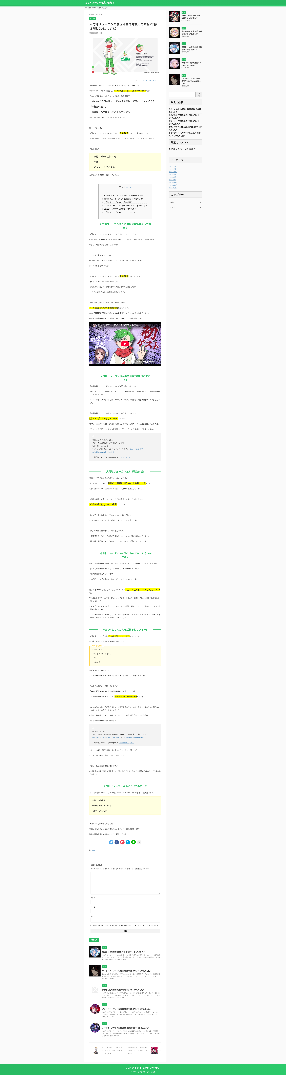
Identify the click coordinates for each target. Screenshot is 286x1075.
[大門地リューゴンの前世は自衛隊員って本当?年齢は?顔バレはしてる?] (128, 842)
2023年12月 (173, 182)
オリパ (172, 207)
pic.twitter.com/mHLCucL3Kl (103, 452)
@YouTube (115, 737)
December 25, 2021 (126, 743)
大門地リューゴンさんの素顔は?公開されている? (123, 199)
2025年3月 (173, 169)
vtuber (93, 850)
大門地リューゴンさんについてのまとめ (119, 212)
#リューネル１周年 (135, 449)
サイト (92, 916)
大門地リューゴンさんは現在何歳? (117, 202)
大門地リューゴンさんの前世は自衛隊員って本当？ (124, 195)
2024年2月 (173, 177)
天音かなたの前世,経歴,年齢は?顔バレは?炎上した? (123, 990)
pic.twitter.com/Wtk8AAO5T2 (134, 737)
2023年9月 (173, 188)
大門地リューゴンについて (148, 80)
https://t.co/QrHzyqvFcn (101, 737)
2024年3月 (173, 174)
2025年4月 (173, 166)
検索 (199, 94)
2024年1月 (172, 180)
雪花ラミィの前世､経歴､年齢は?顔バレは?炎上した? (123, 952)
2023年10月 (173, 185)
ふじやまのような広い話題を (100, 2)
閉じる (128, 187)
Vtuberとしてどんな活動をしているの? (119, 209)
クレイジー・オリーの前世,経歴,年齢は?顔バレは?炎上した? (126, 1009)
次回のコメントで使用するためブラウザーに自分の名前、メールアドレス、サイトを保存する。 (126, 925)
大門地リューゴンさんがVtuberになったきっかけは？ (125, 205)
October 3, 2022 (125, 457)
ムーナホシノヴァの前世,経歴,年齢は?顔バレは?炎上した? (125, 1028)
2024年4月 (173, 172)
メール (93, 907)
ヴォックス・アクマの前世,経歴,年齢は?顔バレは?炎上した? (126, 971)
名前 (92, 898)
